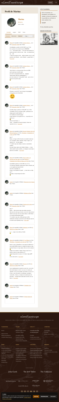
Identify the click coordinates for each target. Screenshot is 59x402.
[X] (22, 391)
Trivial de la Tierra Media (21, 350)
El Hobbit (32, 335)
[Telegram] (34, 391)
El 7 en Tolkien (26, 240)
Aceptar (36, 396)
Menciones (14, 36)
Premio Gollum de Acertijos (36, 352)
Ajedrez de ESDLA (19, 353)
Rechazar (53, 396)
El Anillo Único (4, 362)
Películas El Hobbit (48, 350)
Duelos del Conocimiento (21, 359)
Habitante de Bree (27, 193)
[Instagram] (25, 391)
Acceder (50, 2)
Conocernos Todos (15, 44)
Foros (24, 32)
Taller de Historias (19, 339)
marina (11, 182)
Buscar (2, 330)
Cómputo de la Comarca (6, 337)
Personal (8, 36)
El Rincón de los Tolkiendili (21, 340)
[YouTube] (31, 391)
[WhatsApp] (37, 391)
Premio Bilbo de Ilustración (36, 353)
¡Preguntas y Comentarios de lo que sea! (18, 242)
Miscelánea (3, 360)
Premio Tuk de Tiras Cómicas (36, 357)
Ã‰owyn (25, 264)
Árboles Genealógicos (6, 335)
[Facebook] (28, 391)
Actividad (9, 32)
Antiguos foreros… (27, 43)
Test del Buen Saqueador (21, 355)
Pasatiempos (18, 361)
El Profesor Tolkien (20, 335)
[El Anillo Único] (12, 2)
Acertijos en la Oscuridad (21, 348)
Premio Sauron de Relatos (35, 348)
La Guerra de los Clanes (21, 357)
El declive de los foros (27, 204)
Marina (21, 19)
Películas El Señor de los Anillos (50, 352)
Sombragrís (25, 227)
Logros (14, 32)
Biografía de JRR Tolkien (21, 330)
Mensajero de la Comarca (29, 182)
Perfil (19, 32)
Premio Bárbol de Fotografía (36, 355)
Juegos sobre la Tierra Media (7, 357)
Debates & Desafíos (5, 348)
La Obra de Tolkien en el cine (7, 355)
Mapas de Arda (4, 333)
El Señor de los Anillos (34, 337)
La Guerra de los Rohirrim (35, 339)
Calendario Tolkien (20, 332)
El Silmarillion (47, 330)
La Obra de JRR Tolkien (6, 350)
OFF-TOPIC (3, 358)
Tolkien (45, 353)
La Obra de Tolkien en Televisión (6, 352)
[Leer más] (12, 58)
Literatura (46, 348)
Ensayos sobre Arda (20, 337)
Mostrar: (20, 36)
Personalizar (44, 396)
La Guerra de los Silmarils (21, 352)
